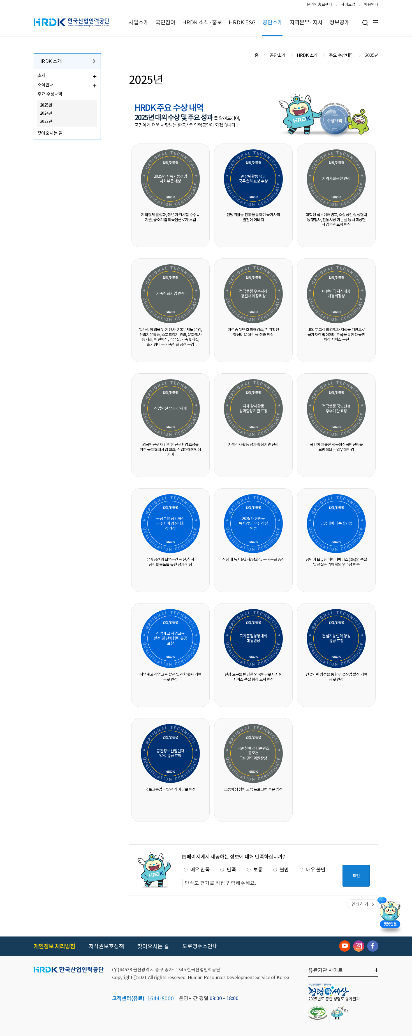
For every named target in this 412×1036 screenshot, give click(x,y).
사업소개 (138, 22)
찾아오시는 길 (50, 133)
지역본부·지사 (306, 22)
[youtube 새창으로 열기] (344, 946)
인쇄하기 (359, 904)
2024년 (46, 113)
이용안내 (371, 4)
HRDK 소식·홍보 (202, 22)
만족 (231, 869)
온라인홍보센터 (319, 4)
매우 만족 (200, 869)
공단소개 (272, 22)
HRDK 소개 (50, 61)
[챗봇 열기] (389, 913)
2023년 (46, 121)
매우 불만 (315, 869)
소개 (41, 75)
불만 (284, 869)
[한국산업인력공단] (69, 970)
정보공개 (339, 22)
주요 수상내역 (50, 94)
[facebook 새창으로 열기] (372, 946)
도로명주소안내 (199, 946)
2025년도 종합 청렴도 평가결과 (334, 999)
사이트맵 (348, 4)
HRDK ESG (242, 22)
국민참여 (165, 22)
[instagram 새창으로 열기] (358, 946)
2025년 (46, 105)
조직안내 (45, 84)
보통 (258, 869)
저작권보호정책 (106, 946)
